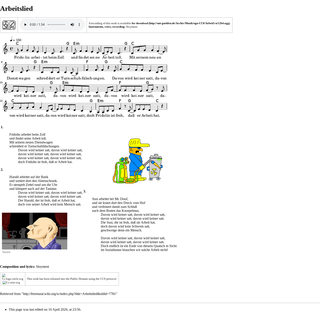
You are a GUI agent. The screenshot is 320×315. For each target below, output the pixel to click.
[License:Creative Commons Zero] (12, 276)
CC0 (103, 278)
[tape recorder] (9, 24)
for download (140, 23)
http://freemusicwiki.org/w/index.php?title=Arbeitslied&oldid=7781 (69, 294)
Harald (6, 252)
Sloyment (131, 26)
